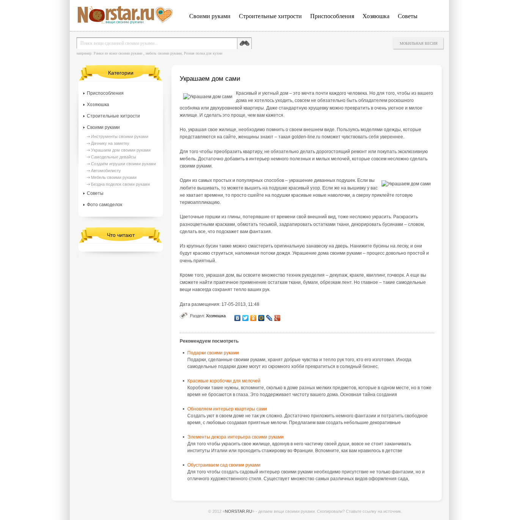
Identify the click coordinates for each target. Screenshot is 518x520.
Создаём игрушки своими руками (123, 163)
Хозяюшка (376, 16)
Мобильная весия (419, 43)
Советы (408, 16)
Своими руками (210, 16)
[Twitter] (246, 318)
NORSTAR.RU (238, 511)
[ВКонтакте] (238, 318)
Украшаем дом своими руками (121, 150)
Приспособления (332, 16)
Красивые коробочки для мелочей (224, 381)
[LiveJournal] (269, 318)
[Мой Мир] (261, 318)
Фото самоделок (104, 204)
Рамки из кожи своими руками (118, 53)
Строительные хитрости (270, 16)
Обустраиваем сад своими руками (224, 465)
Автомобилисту (106, 170)
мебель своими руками (164, 53)
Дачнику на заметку (110, 143)
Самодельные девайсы (113, 157)
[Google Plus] (277, 318)
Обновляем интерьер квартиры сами (227, 409)
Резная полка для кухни (203, 53)
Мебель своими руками (114, 177)
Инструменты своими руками (119, 136)
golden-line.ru (306, 136)
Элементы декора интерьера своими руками (235, 437)
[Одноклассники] (253, 318)
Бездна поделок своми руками (120, 184)
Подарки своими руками (213, 353)
